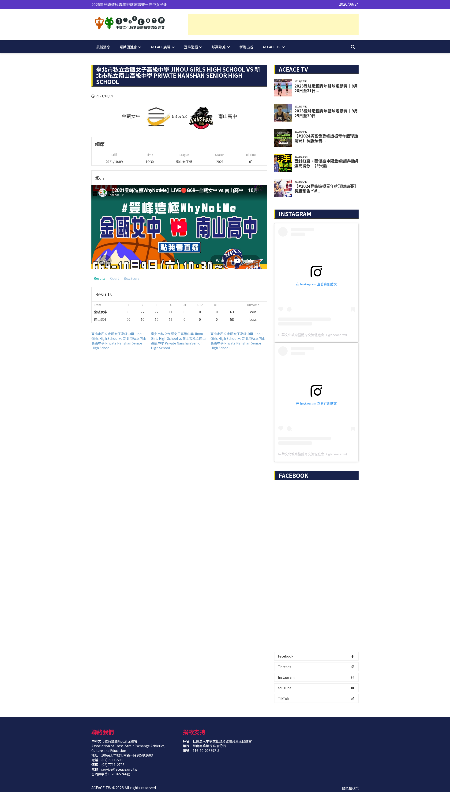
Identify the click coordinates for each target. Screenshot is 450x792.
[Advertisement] (273, 24)
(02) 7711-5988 (112, 760)
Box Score (131, 278)
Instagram (286, 677)
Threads (284, 666)
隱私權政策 (350, 788)
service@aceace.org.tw (119, 769)
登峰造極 (191, 46)
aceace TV (272, 46)
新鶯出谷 (246, 46)
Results (99, 278)
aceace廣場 (160, 46)
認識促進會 (128, 46)
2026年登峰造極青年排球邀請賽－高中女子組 (129, 4)
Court (114, 278)
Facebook (285, 656)
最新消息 (103, 46)
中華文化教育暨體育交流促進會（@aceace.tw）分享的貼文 (321, 335)
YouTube (284, 687)
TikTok (283, 698)
